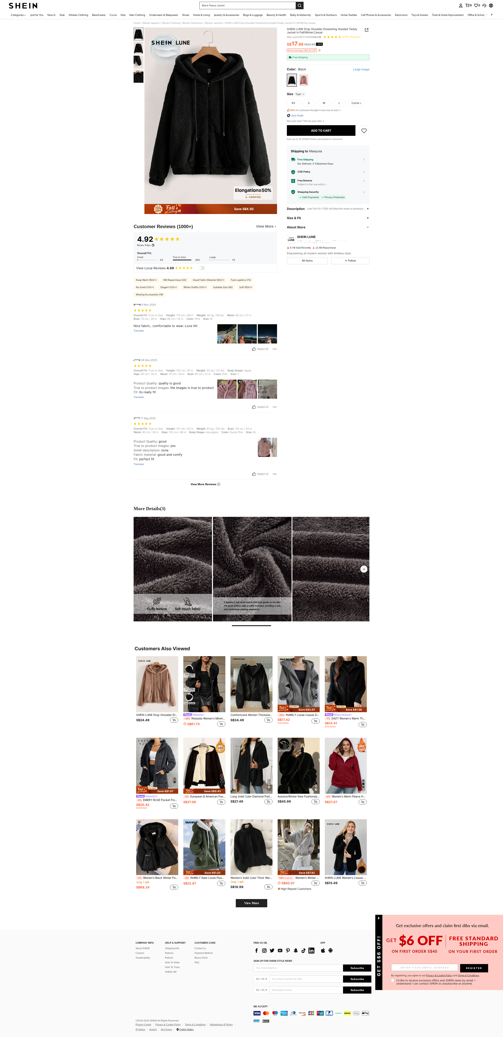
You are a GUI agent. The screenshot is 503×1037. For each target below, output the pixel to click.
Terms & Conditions (195, 1024)
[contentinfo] (312, 1013)
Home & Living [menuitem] (201, 15)
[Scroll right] (491, 15)
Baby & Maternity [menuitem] (300, 15)
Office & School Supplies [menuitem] (482, 15)
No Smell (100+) (145, 287)
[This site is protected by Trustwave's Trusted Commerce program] (256, 1021)
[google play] (330, 952)
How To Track (172, 967)
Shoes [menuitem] (185, 15)
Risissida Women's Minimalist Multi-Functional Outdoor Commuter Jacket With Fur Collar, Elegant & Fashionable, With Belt (204, 718)
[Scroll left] (487, 15)
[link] (468, 5)
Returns (169, 953)
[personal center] (460, 5)
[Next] (363, 569)
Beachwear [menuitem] (99, 15)
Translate (139, 330)
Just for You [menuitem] (36, 15)
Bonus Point (201, 957)
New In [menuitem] (51, 15)
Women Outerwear (192, 23)
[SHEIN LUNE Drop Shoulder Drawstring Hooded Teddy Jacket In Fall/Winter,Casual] (157, 684)
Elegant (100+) (169, 287)
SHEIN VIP (171, 972)
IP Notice (140, 1029)
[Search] (300, 5)
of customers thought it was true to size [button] (314, 110)
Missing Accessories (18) (149, 294)
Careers (140, 953)
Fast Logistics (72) (241, 279)
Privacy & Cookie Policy (168, 1024)
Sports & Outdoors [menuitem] (326, 15)
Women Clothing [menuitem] (78, 15)
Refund (169, 957)
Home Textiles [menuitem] (349, 15)
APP (322, 943)
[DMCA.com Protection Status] (265, 1021)
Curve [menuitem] (113, 15)
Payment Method (204, 953)
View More (251, 903)
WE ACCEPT (260, 1006)
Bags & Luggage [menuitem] (253, 15)
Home (137, 23)
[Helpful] (254, 349)
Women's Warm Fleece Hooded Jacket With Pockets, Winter (346, 796)
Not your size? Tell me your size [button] (304, 121)
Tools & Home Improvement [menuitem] (448, 15)
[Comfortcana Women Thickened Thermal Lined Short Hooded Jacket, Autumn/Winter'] (251, 684)
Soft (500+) (245, 287)
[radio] (292, 80)
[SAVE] (364, 130)
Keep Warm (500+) (146, 279)
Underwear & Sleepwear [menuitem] (163, 15)
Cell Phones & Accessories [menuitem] (376, 15)
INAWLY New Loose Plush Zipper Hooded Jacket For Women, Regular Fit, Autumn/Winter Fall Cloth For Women (204, 877)
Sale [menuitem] (62, 15)
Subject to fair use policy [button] (311, 184)
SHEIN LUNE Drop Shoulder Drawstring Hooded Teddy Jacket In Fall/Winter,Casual (157, 714)
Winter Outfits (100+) (195, 287)
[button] (484, 5)
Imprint (153, 1029)
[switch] (201, 268)
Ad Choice (166, 1029)
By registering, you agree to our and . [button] (435, 975)
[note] (299, 708)
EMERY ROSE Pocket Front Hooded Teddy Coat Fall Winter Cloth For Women (157, 800)
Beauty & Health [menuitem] (276, 15)
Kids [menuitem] (123, 15)
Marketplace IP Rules (221, 1024)
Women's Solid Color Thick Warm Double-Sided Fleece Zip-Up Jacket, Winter (251, 877)
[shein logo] (23, 5)
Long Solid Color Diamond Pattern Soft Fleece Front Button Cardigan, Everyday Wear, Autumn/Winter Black (251, 796)
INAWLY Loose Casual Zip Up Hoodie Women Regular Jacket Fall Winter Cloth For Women (299, 714)
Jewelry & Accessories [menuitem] (226, 15)
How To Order (172, 962)
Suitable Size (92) (223, 287)
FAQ (197, 962)
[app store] (323, 952)
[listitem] (157, 694)
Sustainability (143, 957)
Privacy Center (143, 1024)
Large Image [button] (361, 69)
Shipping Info (172, 948)
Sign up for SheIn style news (272, 961)
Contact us (200, 948)
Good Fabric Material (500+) (208, 279)
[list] (284, 950)
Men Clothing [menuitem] (137, 15)
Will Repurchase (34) (174, 279)
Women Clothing (171, 23)
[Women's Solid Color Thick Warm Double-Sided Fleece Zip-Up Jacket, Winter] (251, 847)
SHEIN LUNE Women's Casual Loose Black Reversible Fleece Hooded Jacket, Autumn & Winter (346, 877)
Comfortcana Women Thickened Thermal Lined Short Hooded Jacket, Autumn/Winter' (251, 714)
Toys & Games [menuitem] (419, 15)
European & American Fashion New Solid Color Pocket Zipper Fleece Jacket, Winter (204, 796)
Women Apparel (151, 23)
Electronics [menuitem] (401, 15)
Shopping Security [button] (308, 192)
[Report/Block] (274, 349)
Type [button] (298, 94)
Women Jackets (213, 23)
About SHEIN (143, 948)
